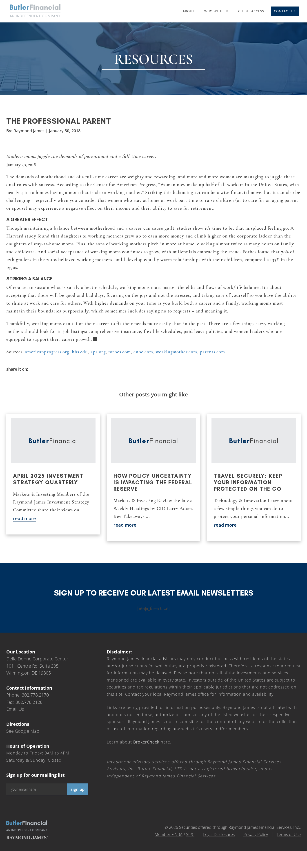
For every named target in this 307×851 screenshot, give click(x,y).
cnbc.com (143, 352)
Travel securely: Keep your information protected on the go (248, 482)
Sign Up (78, 789)
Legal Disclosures (219, 834)
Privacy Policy (255, 834)
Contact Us (285, 11)
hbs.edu (80, 352)
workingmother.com (176, 352)
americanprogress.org (47, 352)
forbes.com (119, 352)
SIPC (190, 834)
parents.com (212, 352)
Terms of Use (289, 834)
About (188, 11)
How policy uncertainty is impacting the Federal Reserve (152, 482)
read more (24, 518)
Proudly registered (276, 848)
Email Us (15, 709)
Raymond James (28, 130)
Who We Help (216, 11)
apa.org (98, 352)
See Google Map (22, 731)
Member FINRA (168, 834)
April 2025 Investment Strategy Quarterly (48, 479)
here (151, 742)
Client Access (251, 11)
